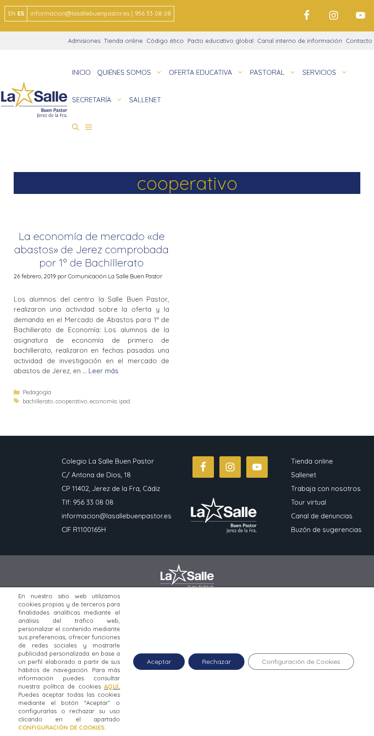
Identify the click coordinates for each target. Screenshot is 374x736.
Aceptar (159, 662)
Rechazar (216, 662)
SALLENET (145, 99)
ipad (124, 401)
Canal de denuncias (322, 516)
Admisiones (84, 40)
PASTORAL (267, 72)
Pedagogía (37, 392)
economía (103, 401)
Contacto (359, 40)
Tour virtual (308, 502)
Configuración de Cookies (301, 662)
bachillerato (38, 401)
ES (20, 13)
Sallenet (303, 474)
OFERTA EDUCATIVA (200, 72)
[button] (75, 127)
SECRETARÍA (91, 99)
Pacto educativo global (220, 40)
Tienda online (123, 40)
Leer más (103, 370)
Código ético (165, 40)
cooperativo (72, 401)
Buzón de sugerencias (326, 529)
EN (12, 13)
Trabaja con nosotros (326, 488)
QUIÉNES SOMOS (124, 72)
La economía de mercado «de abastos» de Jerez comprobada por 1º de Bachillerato (91, 249)
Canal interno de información (299, 40)
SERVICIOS (319, 72)
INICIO (81, 72)
